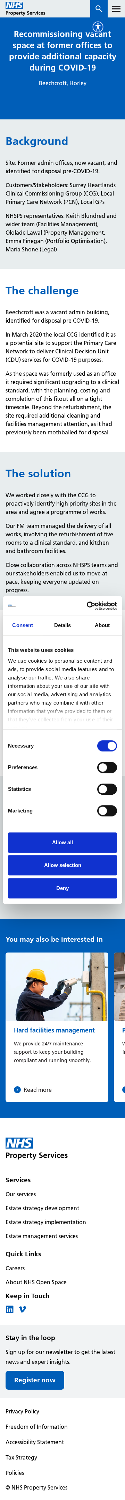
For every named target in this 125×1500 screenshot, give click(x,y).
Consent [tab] (22, 625)
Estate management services (42, 1236)
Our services (21, 1194)
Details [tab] (62, 625)
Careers (15, 1268)
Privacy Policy (22, 1411)
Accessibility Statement (35, 1442)
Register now (35, 1380)
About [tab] (102, 625)
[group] (57, 1027)
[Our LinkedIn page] (10, 1311)
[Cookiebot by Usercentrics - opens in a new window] (88, 605)
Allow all (62, 842)
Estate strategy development (42, 1208)
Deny (62, 888)
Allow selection (62, 865)
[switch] (107, 767)
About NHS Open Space (36, 1282)
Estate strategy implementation (46, 1222)
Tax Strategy (21, 1457)
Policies (15, 1472)
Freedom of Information (37, 1426)
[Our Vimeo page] (22, 1311)
